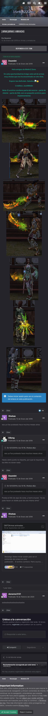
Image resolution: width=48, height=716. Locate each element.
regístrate (16, 624)
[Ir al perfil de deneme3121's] (4, 595)
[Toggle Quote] (5, 448)
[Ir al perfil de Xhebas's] (4, 417)
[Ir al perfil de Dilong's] (4, 439)
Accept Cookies (9, 712)
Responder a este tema (24, 48)
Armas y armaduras (28, 40)
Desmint (7, 38)
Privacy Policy (24, 705)
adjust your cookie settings (32, 698)
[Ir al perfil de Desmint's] (4, 62)
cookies (22, 696)
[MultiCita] (3, 410)
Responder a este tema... (16, 634)
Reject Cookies (25, 712)
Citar (8, 410)
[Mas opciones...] (43, 62)
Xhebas (29, 448)
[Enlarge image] (24, 120)
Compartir (12, 647)
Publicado (20, 64)
